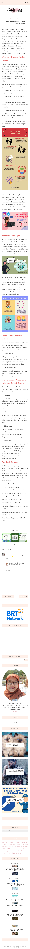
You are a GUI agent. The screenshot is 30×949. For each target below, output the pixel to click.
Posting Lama (23, 596)
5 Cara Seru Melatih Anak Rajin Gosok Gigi (15, 892)
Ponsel (9, 851)
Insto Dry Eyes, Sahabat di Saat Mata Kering (15, 900)
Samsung (26, 851)
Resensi (16, 851)
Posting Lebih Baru (8, 596)
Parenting (5, 851)
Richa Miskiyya (12, 563)
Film (3, 846)
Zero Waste (18, 853)
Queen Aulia (9, 553)
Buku (11, 842)
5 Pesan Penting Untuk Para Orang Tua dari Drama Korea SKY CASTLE (15, 907)
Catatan (17, 842)
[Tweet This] (15, 544)
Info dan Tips (12, 846)
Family (26, 844)
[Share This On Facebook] (13, 544)
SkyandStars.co (15, 947)
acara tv (4, 842)
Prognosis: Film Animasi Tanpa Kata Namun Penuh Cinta (15, 915)
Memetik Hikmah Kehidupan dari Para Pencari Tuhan (15, 922)
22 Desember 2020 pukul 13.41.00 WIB (17, 564)
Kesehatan (6, 848)
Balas (7, 558)
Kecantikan (25, 846)
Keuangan (17, 849)
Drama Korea (20, 844)
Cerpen (12, 844)
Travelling (11, 853)
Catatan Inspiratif (15, 18)
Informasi (19, 846)
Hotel (6, 846)
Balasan (9, 560)
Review (21, 851)
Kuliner (25, 849)
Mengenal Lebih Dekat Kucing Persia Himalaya (15, 745)
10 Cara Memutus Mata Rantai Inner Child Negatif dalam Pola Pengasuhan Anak (15, 884)
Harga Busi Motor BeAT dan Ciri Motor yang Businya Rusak (15, 800)
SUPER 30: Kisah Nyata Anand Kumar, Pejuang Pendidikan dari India (15, 772)
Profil (12, 851)
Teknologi (4, 853)
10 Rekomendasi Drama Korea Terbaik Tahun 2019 (15, 930)
